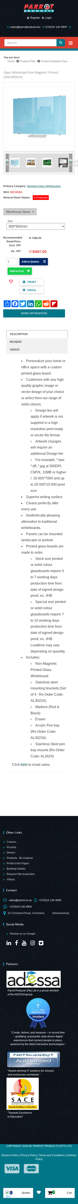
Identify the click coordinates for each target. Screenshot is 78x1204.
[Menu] (71, 43)
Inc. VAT (16, 251)
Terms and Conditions (52, 1155)
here (24, 764)
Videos (11, 879)
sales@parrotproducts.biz (25, 27)
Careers (11, 841)
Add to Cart (17, 271)
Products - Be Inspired (20, 858)
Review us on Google (22, 933)
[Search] (60, 42)
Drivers (11, 852)
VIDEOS (15, 349)
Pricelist (11, 847)
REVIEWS (16, 341)
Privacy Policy (29, 1155)
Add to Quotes (31, 261)
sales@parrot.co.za (20, 900)
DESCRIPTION (19, 334)
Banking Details (16, 868)
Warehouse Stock (18, 211)
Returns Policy (10, 1155)
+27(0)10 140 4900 (55, 27)
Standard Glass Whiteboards (44, 186)
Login (48, 17)
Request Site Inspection (21, 874)
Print (31, 282)
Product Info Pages (18, 863)
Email (32, 290)
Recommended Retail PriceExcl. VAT (12, 241)
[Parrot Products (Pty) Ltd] (39, 8)
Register (35, 17)
